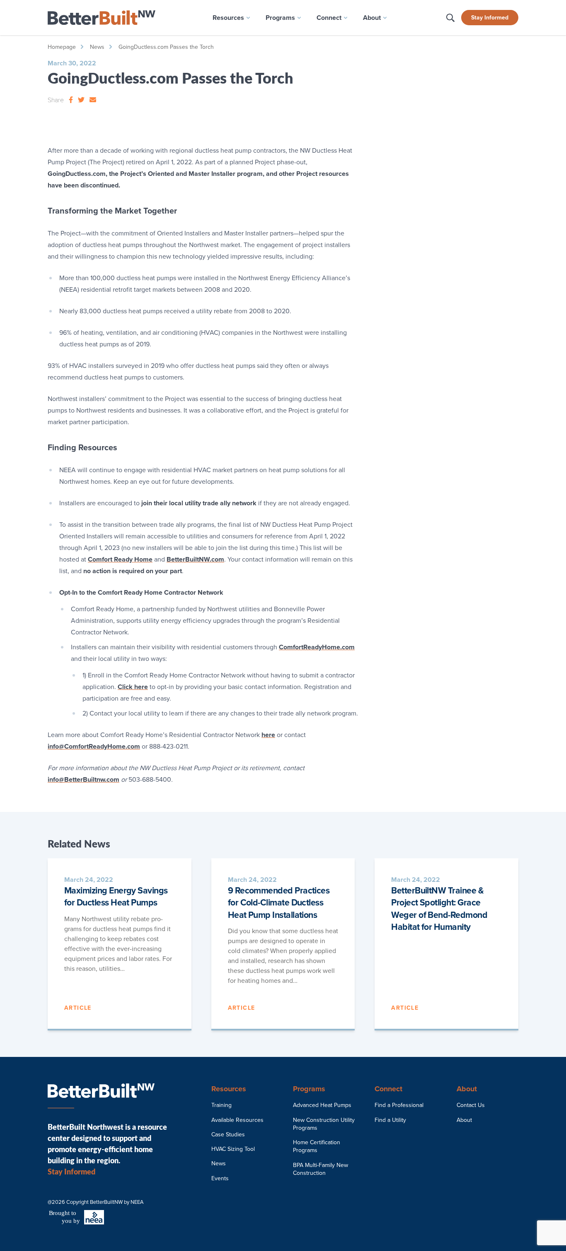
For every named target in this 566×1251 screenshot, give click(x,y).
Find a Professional (399, 1105)
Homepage (62, 46)
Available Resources (237, 1120)
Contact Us (471, 1105)
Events (220, 1178)
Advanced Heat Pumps (322, 1105)
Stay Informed (489, 17)
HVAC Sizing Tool (233, 1149)
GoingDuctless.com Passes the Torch (166, 46)
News (97, 46)
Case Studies (228, 1134)
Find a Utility (390, 1120)
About (464, 1120)
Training (221, 1105)
